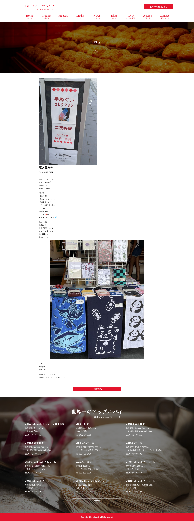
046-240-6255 (135, 435)
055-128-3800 (85, 473)
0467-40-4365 (34, 435)
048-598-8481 (135, 454)
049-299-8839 (85, 492)
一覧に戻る (97, 389)
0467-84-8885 (85, 435)
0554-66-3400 (85, 454)
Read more (97, 501)
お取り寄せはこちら (159, 7)
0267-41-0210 (34, 473)
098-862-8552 (34, 492)
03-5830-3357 (135, 473)
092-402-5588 (135, 492)
